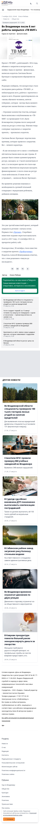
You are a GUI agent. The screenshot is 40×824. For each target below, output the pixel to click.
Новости (6, 19)
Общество (15, 19)
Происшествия (7, 804)
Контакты (5, 755)
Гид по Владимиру (8, 785)
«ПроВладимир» (26, 251)
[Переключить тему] (31, 3)
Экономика (6, 796)
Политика (5, 800)
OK (17, 269)
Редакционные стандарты (11, 759)
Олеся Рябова (23, 16)
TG (22, 269)
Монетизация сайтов (9, 767)
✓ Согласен (9, 819)
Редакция (5, 751)
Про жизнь (6, 808)
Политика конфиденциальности (13, 770)
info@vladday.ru (23, 699)
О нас (4, 747)
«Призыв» (17, 232)
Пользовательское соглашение (13, 763)
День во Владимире (7, 3)
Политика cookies (8, 774)
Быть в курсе (20, 291)
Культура (5, 793)
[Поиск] (37, 3)
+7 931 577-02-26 (22, 696)
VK (12, 269)
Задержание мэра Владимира (18, 10)
